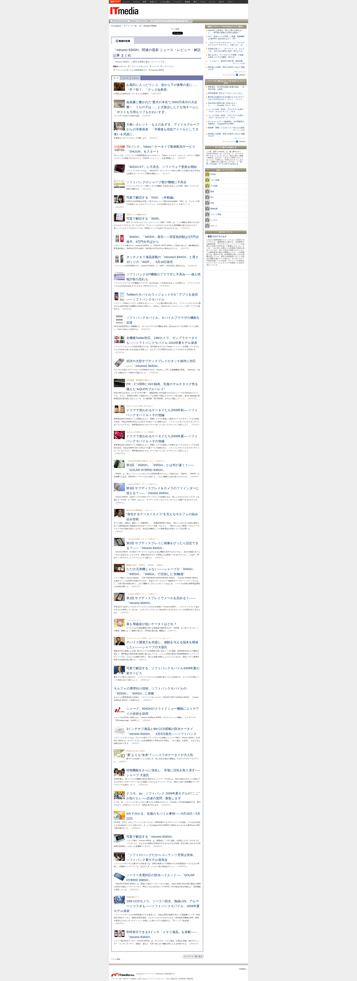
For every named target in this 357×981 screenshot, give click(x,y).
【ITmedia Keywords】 (119, 21)
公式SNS (125, 979)
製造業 (187, 2)
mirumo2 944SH (157, 70)
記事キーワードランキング (225, 170)
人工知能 (188, 21)
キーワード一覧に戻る (193, 956)
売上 (212, 197)
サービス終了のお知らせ (226, 147)
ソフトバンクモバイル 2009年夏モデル (131, 70)
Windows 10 (134, 21)
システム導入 (165, 2)
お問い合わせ (143, 979)
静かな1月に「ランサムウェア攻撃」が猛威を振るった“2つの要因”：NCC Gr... (225, 56)
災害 (212, 203)
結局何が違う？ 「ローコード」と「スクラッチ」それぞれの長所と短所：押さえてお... (226, 50)
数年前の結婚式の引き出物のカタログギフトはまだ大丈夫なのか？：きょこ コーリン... (226, 98)
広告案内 (133, 979)
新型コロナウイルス (154, 21)
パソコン (212, 2)
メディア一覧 (116, 979)
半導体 (213, 174)
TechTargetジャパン (230, 27)
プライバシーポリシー (157, 979)
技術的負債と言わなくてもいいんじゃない (225, 93)
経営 (144, 2)
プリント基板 (215, 214)
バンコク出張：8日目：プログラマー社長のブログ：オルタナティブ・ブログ (225, 110)
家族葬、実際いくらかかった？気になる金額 (226, 129)
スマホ (202, 2)
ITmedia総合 (116, 26)
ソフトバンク (168, 66)
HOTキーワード (226, 232)
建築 (212, 191)
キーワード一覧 (130, 26)
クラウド (180, 21)
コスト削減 (214, 180)
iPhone (143, 21)
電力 (195, 2)
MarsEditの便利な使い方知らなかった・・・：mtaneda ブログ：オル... (222, 104)
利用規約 (242, 969)
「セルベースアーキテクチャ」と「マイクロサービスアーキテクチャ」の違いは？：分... (226, 44)
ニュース (126, 2)
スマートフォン (170, 21)
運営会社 (174, 979)
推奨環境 (189, 979)
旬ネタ (221, 2)
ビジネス (136, 2)
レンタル (214, 220)
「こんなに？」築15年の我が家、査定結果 (226, 62)
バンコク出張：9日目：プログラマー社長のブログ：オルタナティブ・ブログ (225, 116)
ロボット (214, 226)
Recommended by (229, 75)
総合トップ (115, 2)
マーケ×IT (178, 2)
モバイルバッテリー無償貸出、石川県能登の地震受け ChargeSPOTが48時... (226, 122)
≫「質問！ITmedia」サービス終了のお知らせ (224, 163)
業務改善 (214, 209)
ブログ (230, 2)
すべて (116, 78)
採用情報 (182, 979)
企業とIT (153, 2)
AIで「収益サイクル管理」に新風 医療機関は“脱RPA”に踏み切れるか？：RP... (226, 37)
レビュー (135, 78)
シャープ (155, 66)
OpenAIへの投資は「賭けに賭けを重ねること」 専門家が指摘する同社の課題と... (225, 31)
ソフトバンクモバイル (139, 66)
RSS (168, 979)
